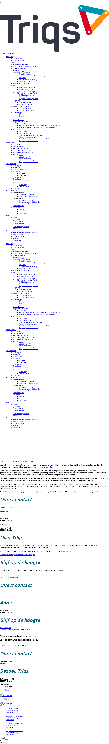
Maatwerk (16, 70)
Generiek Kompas (25, 74)
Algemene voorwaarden (14, 708)
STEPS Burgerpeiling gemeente (23, 152)
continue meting (47, 467)
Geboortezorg (17, 112)
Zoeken (2, 431)
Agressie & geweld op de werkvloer (31, 135)
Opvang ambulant (25, 108)
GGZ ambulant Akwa (26, 95)
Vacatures (16, 238)
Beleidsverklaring (12, 710)
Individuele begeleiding (27, 91)
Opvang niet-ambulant (26, 110)
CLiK (21, 114)
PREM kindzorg (24, 81)
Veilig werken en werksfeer (28, 137)
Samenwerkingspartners (21, 227)
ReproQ (22, 116)
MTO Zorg (23, 131)
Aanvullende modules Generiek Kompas (33, 76)
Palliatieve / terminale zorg (22, 83)
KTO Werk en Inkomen (21, 148)
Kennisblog (17, 229)
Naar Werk (23, 123)
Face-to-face (23, 173)
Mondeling (16, 171)
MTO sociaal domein (26, 156)
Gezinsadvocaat (18, 59)
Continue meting (24, 187)
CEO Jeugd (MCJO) (20, 146)
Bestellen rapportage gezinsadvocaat (25, 232)
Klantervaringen (18, 223)
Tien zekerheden (18, 221)
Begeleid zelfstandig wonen (28, 99)
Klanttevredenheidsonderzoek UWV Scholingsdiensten (37, 127)
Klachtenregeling (18, 240)
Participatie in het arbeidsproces (23, 150)
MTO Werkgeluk (25, 133)
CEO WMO (17, 145)
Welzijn (15, 85)
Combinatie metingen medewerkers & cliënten (34, 139)
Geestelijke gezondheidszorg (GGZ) (25, 93)
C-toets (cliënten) (25, 102)
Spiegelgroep (17, 179)
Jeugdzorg (16, 101)
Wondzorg (22, 78)
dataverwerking (11, 190)
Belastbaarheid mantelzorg (28, 80)
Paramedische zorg (19, 120)
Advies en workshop (26, 200)
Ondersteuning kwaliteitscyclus (29, 202)
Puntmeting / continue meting (22, 183)
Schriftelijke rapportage (27, 194)
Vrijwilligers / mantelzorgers (28, 141)
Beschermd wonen (25, 97)
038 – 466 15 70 (6, 593)
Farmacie (16, 118)
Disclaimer (10, 712)
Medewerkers (17, 129)
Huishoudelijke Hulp (26, 89)
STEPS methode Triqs (20, 64)
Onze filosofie (17, 219)
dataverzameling (11, 164)
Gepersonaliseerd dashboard (28, 196)
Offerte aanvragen (19, 236)
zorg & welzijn (11, 62)
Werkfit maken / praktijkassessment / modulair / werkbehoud (39, 125)
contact (8, 230)
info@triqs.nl (4, 595)
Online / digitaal (18, 169)
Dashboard (16, 208)
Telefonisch (23, 175)
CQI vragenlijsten (19, 68)
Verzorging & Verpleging (21, 72)
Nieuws (15, 217)
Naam (2, 738)
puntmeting (32, 467)
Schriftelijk (16, 167)
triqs (7, 215)
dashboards (64, 465)
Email (2, 740)
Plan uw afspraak (18, 234)
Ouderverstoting (18, 60)
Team (14, 225)
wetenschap (10, 57)
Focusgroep (17, 177)
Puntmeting (23, 185)
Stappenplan (17, 166)
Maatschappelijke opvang (21, 106)
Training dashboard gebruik (28, 204)
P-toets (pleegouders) (26, 104)
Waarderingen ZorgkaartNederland (24, 66)
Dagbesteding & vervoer (27, 87)
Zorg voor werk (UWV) (21, 122)
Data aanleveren (18, 206)
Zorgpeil (22, 209)
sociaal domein (11, 143)
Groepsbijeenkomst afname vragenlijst (25, 181)
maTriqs (22, 211)
